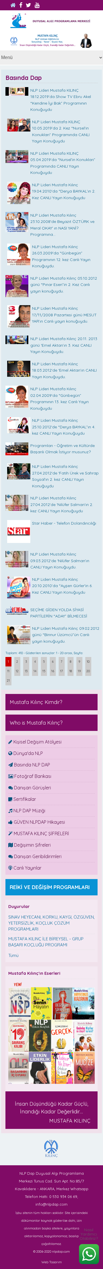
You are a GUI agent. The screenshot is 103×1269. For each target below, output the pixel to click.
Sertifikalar (24, 799)
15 (43, 671)
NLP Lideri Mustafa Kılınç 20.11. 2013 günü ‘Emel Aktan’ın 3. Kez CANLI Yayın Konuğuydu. (63, 345)
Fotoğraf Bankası (32, 776)
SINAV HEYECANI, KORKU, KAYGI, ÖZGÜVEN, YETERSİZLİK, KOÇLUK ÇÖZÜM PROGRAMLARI (51, 923)
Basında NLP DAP (31, 765)
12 (17, 671)
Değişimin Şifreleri (32, 845)
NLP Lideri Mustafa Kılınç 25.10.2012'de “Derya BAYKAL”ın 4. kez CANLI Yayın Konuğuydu (63, 427)
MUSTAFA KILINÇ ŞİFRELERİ (41, 833)
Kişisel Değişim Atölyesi (37, 742)
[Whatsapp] (89, 1266)
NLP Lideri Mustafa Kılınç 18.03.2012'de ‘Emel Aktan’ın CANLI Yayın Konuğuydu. (64, 370)
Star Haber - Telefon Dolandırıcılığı (64, 523)
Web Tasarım (51, 1262)
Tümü (13, 955)
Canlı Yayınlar (26, 868)
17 (61, 671)
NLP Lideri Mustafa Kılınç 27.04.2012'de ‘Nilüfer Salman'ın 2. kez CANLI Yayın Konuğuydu (61, 504)
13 (26, 671)
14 (34, 671)
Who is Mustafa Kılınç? (36, 722)
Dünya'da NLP (27, 753)
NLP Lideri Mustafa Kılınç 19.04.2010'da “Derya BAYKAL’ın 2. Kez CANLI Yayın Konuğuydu (63, 191)
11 (8, 671)
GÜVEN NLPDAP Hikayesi (39, 822)
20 (88, 671)
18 (70, 671)
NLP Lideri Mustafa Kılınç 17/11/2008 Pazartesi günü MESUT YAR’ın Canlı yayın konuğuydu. (64, 315)
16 (52, 671)
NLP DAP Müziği (28, 810)
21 (8, 680)
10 (88, 662)
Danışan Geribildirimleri (37, 856)
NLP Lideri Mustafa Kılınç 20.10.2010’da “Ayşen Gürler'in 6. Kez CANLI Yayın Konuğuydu (62, 586)
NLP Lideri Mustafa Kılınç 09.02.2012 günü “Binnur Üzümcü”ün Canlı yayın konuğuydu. (65, 635)
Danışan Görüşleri (32, 788)
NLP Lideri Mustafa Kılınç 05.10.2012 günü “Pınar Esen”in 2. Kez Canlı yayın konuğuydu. (63, 285)
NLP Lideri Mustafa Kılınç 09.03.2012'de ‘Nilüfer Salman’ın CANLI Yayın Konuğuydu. (59, 561)
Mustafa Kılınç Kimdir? (36, 702)
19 (79, 671)
